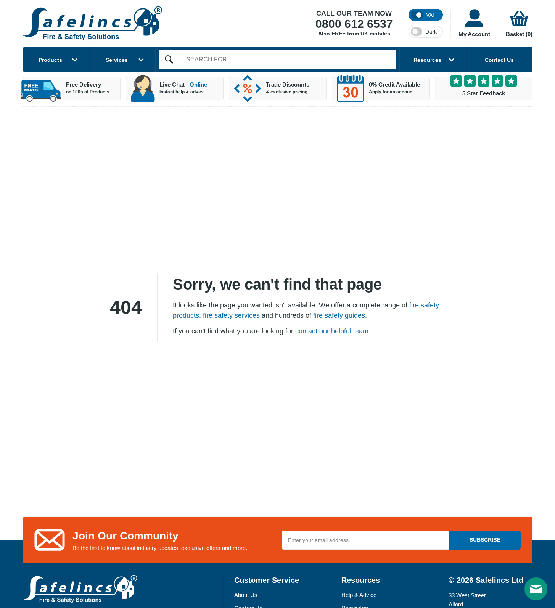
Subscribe (485, 540)
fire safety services (231, 315)
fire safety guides (339, 315)
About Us (245, 595)
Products (50, 60)
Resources (427, 60)
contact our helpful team (331, 331)
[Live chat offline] (535, 588)
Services (117, 60)
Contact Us (499, 60)
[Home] (92, 23)
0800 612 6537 (354, 24)
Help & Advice (358, 595)
